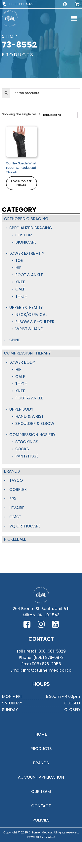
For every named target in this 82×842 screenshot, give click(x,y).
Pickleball (15, 539)
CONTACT (41, 806)
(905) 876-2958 (45, 664)
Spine (14, 340)
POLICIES (41, 820)
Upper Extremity (26, 307)
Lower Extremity (26, 253)
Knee (20, 282)
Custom (23, 235)
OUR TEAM (41, 791)
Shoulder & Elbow (34, 423)
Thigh (21, 296)
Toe (19, 260)
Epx (12, 498)
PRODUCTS (41, 748)
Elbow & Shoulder (34, 321)
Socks (22, 449)
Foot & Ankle (29, 275)
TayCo (16, 480)
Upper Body (21, 409)
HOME (41, 734)
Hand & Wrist (29, 416)
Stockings (26, 442)
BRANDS (41, 763)
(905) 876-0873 (48, 657)
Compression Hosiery (32, 434)
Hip (18, 267)
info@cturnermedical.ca (47, 670)
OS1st (15, 517)
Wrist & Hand (29, 329)
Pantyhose (26, 456)
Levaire (16, 508)
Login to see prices (21, 183)
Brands (12, 471)
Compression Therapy (27, 353)
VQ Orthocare (24, 526)
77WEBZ (49, 837)
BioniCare (25, 242)
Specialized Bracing (30, 228)
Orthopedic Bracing (26, 218)
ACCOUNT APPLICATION (41, 777)
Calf (20, 289)
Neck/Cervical (31, 314)
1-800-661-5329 (21, 4)
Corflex (18, 489)
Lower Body (22, 362)
